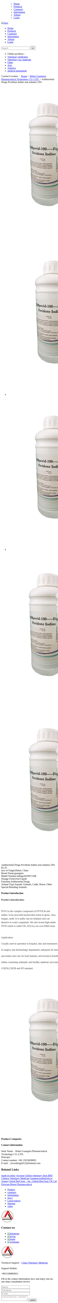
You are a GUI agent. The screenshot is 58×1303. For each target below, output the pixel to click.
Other (10, 62)
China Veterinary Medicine (34, 1262)
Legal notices (13, 1200)
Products (18, 6)
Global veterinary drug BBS (39, 1175)
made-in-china (8, 1175)
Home (17, 3)
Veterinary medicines (17, 57)
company (11, 1192)
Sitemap (11, 1203)
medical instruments (17, 70)
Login (16, 17)
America (11, 68)
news (10, 1198)
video (10, 1206)
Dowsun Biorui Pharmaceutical (16, 1184)
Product (11, 1189)
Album (17, 15)
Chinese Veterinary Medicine (15, 1178)
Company (18, 9)
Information (19, 12)
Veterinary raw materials (19, 59)
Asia (9, 65)
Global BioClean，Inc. (20, 1181)
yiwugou (20, 1175)
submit (33, 1300)
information (13, 1195)
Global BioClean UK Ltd (44, 1181)
